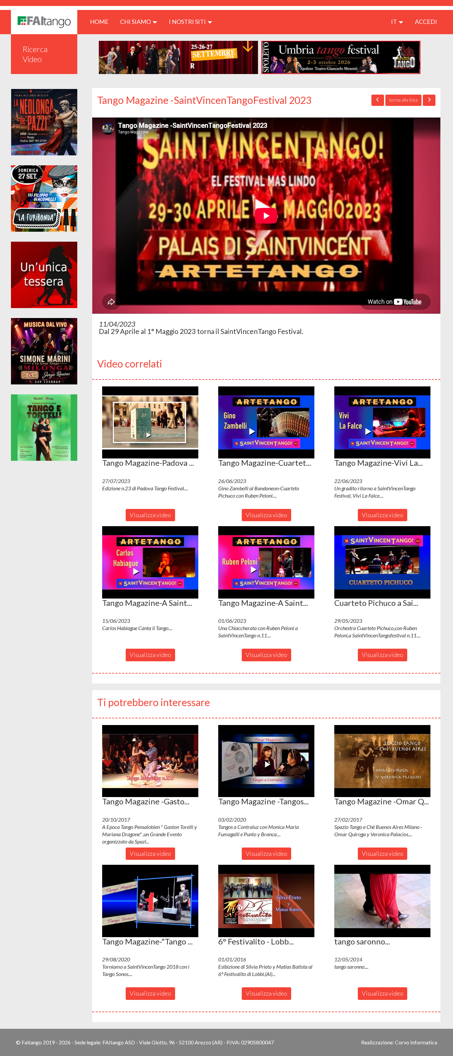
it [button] (394, 21)
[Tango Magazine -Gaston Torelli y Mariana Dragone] (150, 761)
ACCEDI (426, 21)
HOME (101, 21)
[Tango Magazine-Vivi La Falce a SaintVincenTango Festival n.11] (382, 422)
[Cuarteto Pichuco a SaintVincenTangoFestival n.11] (382, 562)
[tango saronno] (382, 901)
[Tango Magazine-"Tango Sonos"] (150, 901)
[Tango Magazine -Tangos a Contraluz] (266, 761)
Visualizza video (150, 515)
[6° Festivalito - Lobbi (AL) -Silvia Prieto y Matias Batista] (266, 901)
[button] (150, 422)
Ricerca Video (35, 54)
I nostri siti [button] (188, 21)
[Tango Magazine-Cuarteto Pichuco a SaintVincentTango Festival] (266, 422)
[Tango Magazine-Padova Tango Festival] (150, 422)
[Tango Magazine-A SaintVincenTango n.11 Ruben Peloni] (266, 562)
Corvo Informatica (416, 1042)
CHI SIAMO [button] (136, 21)
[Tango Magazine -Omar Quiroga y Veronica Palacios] (382, 761)
